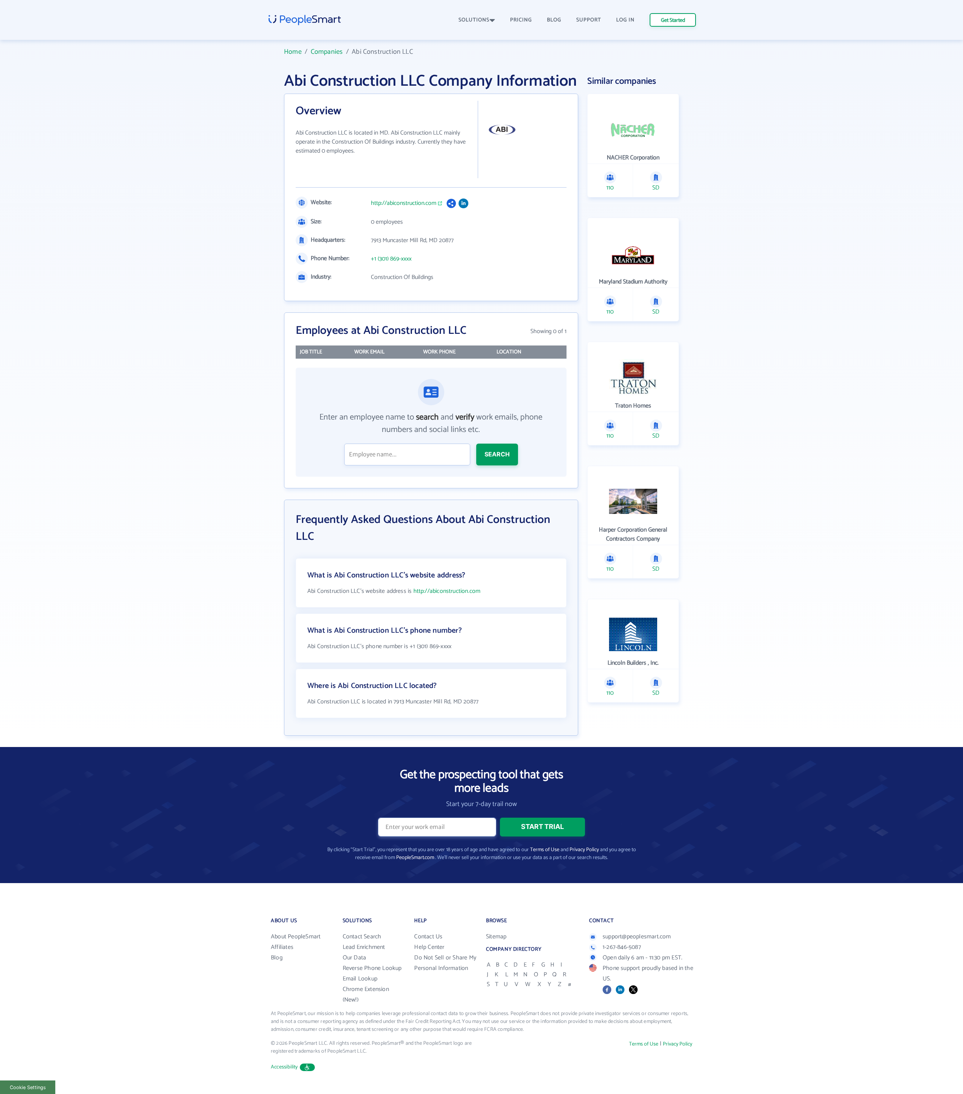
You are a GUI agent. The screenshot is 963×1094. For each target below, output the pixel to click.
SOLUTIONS (474, 20)
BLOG (554, 20)
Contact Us (428, 937)
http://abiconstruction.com (403, 203)
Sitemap (496, 937)
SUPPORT (588, 20)
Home (293, 52)
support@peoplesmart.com (637, 937)
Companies (327, 52)
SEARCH (497, 454)
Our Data (354, 958)
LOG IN (625, 20)
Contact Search (362, 937)
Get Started (673, 20)
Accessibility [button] (284, 1067)
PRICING (521, 20)
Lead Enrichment (364, 947)
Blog (277, 958)
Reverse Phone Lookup (372, 968)
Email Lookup (360, 979)
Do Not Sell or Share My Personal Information (445, 963)
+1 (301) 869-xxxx (391, 259)
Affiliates (282, 947)
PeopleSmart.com (415, 857)
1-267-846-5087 (622, 947)
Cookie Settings (28, 1087)
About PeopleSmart (295, 937)
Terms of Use (544, 850)
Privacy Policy (584, 850)
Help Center (429, 947)
